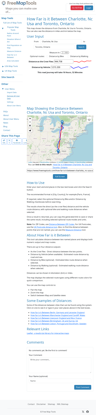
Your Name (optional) (38, 376)
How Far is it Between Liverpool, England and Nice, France (56, 318)
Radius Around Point (13, 34)
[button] (30, 130)
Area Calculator (13, 61)
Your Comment (35, 355)
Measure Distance (14, 51)
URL (4, 143)
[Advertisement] (60, 90)
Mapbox (72, 162)
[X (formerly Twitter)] (83, 411)
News (5, 122)
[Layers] (89, 119)
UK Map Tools (11, 71)
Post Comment (82, 387)
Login (88, 8)
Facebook (16, 143)
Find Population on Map (14, 46)
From (36, 41)
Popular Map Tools (13, 28)
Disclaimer (41, 404)
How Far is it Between (12, 56)
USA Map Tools (11, 66)
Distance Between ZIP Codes (61, 224)
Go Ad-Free (77, 7)
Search (81, 47)
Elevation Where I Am (14, 40)
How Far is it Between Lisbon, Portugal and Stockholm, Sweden (58, 323)
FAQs (5, 111)
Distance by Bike (56, 56)
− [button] (30, 122)
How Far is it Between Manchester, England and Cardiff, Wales (58, 315)
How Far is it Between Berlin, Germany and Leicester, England (58, 312)
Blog (5, 126)
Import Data (12, 92)
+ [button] (30, 118)
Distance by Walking (79, 56)
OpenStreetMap (44, 162)
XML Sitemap (62, 404)
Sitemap (51, 404)
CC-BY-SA (60, 162)
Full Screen (60, 176)
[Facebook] (87, 411)
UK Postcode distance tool (45, 227)
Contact (6, 130)
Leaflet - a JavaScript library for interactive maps (48, 333)
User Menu (10, 89)
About (6, 115)
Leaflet (30, 162)
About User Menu (14, 105)
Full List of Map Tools (12, 22)
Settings (10, 102)
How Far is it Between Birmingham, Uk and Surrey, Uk (54, 321)
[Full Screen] (30, 125)
